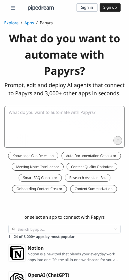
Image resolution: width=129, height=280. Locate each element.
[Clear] (115, 229)
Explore (11, 23)
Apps (29, 23)
